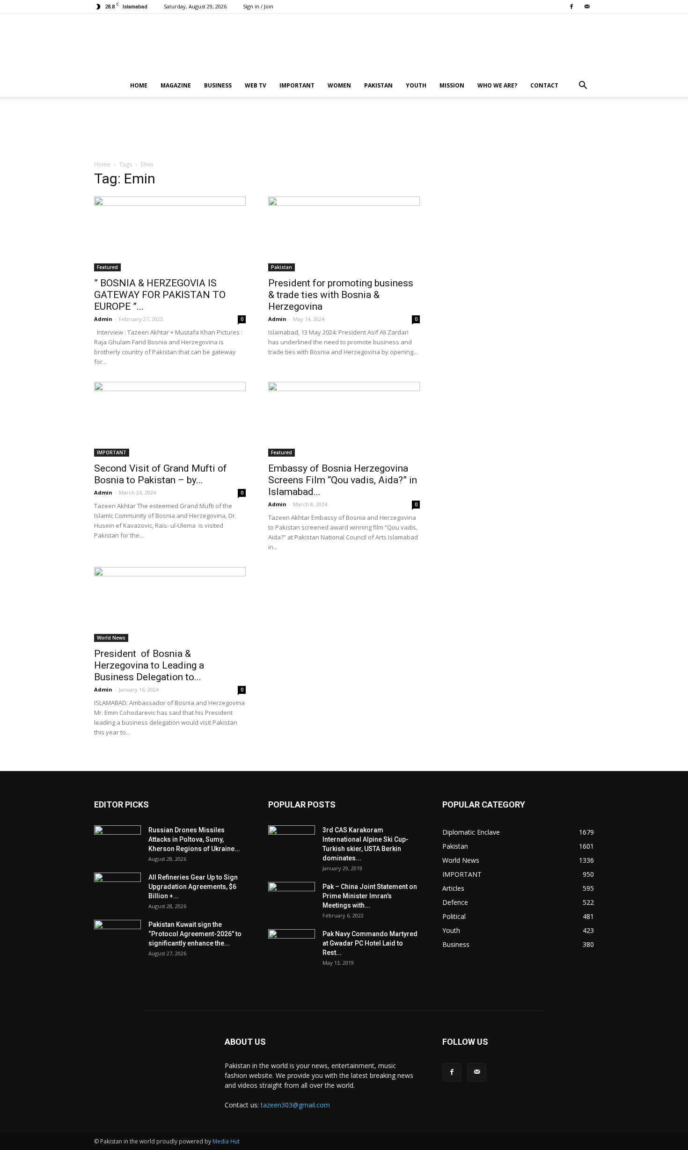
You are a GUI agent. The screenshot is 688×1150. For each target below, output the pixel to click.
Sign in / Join (258, 6)
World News (111, 637)
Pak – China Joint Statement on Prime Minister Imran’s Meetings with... (369, 896)
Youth (416, 85)
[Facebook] (571, 6)
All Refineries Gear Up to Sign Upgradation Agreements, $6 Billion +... (193, 886)
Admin (103, 318)
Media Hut (226, 1141)
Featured (107, 267)
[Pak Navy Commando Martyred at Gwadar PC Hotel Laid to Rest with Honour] (291, 945)
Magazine (176, 85)
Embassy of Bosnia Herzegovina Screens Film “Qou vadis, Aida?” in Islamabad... (342, 480)
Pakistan (378, 85)
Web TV (255, 85)
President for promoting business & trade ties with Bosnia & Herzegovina (340, 294)
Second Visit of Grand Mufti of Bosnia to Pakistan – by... (160, 474)
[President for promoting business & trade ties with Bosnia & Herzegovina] (344, 234)
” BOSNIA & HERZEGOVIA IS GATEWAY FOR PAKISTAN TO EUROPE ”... (160, 294)
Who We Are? (497, 85)
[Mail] (587, 6)
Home (138, 85)
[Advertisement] (344, 129)
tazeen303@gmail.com (295, 1104)
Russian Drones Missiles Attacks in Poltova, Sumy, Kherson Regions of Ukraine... (194, 839)
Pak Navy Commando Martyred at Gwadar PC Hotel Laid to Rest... (369, 943)
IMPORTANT (297, 85)
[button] (582, 86)
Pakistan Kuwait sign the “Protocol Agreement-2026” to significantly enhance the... (195, 934)
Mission (451, 85)
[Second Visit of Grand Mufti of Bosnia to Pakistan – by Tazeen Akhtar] (170, 419)
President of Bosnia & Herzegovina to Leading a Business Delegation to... (149, 665)
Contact (544, 85)
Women (339, 85)
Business (218, 85)
